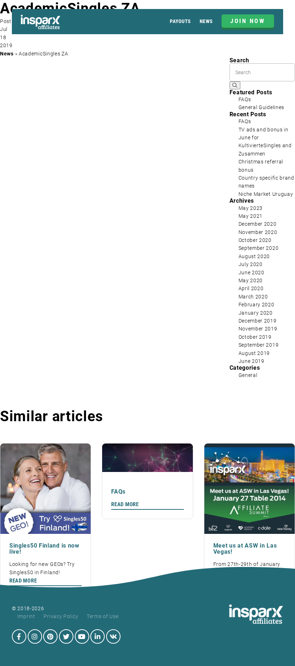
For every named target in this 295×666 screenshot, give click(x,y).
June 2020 (251, 272)
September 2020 (259, 248)
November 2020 (258, 232)
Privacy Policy (61, 616)
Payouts (180, 21)
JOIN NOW (247, 20)
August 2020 (254, 256)
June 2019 (251, 361)
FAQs (245, 99)
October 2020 (255, 240)
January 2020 (256, 313)
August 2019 (254, 353)
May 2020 (251, 280)
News (206, 21)
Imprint (26, 616)
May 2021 (251, 216)
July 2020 (251, 264)
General (248, 375)
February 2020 (256, 304)
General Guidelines (262, 107)
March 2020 (253, 297)
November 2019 (258, 329)
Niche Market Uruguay (266, 194)
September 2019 (259, 345)
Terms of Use (102, 616)
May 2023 (251, 208)
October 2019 (255, 337)
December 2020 (258, 224)
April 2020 (251, 288)
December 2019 (258, 321)
